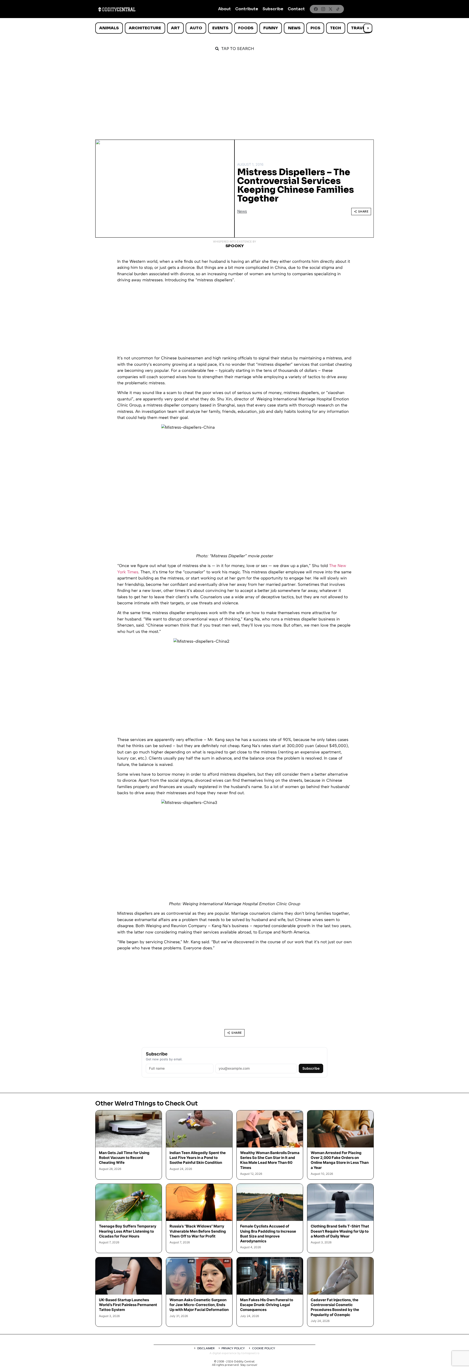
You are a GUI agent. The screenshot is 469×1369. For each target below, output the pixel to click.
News (294, 27)
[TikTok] (338, 9)
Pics (315, 27)
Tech (335, 27)
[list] (234, 28)
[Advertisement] (234, 93)
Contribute (246, 8)
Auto (196, 27)
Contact (296, 8)
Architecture (145, 27)
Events (220, 27)
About (224, 8)
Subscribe (273, 8)
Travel (359, 27)
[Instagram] (323, 9)
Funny (270, 27)
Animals (109, 27)
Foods (245, 27)
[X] (330, 9)
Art (175, 27)
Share (363, 211)
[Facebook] (316, 9)
